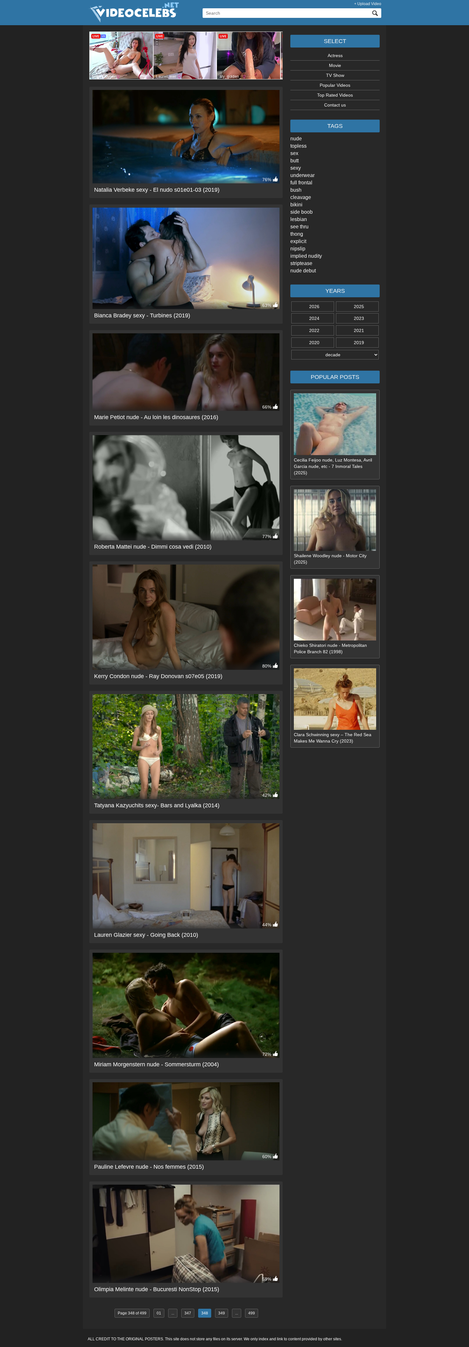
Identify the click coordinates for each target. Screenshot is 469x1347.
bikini (296, 204)
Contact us (335, 104)
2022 (314, 330)
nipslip (297, 248)
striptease (301, 263)
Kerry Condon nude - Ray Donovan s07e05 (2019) (158, 676)
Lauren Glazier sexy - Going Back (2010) (146, 935)
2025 (359, 306)
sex (294, 153)
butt (294, 160)
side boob (301, 212)
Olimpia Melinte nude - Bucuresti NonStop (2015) (156, 1289)
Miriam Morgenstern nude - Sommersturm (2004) (156, 1064)
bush (296, 190)
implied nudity (306, 256)
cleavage (300, 197)
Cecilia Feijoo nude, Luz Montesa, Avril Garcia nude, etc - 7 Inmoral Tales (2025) (333, 466)
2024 (314, 318)
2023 (359, 318)
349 (221, 1313)
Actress (335, 55)
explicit (298, 241)
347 (187, 1313)
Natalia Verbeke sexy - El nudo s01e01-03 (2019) (157, 190)
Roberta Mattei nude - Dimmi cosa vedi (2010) (153, 547)
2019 (359, 342)
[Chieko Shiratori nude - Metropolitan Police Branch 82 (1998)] (335, 638)
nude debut (303, 270)
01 (159, 1313)
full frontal (301, 182)
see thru (299, 226)
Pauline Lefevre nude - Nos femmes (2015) (149, 1167)
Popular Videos (335, 85)
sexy (295, 168)
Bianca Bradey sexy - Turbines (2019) (142, 315)
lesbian (298, 219)
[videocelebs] (133, 21)
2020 (314, 342)
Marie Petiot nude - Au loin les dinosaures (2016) (156, 417)
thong (296, 234)
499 (251, 1313)
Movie (335, 65)
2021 (359, 330)
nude (296, 138)
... (172, 1313)
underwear (302, 175)
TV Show (335, 75)
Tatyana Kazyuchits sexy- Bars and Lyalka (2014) (157, 805)
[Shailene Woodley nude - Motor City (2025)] (335, 549)
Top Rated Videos (335, 95)
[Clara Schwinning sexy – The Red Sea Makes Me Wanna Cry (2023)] (335, 728)
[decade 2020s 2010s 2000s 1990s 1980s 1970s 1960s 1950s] (335, 354)
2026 (314, 306)
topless (298, 146)
